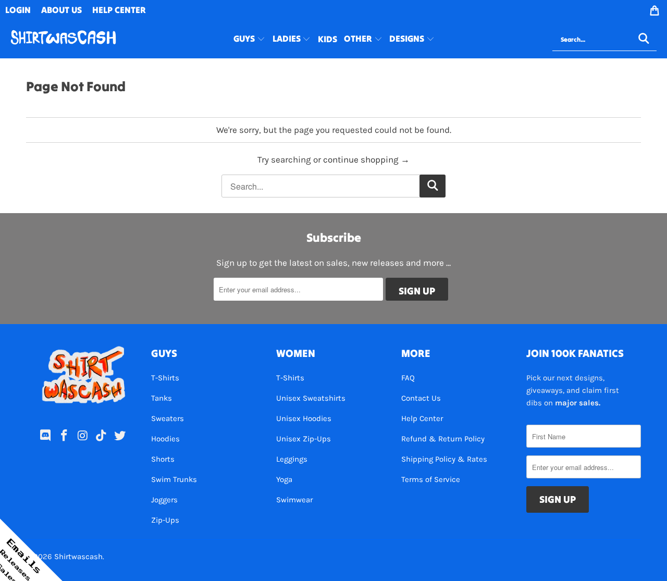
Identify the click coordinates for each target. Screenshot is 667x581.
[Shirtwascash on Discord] (46, 436)
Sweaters (167, 418)
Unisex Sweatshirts (310, 398)
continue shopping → (366, 159)
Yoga (284, 479)
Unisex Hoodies (303, 418)
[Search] (644, 39)
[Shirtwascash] (63, 39)
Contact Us (421, 398)
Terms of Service (430, 479)
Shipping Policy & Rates (444, 459)
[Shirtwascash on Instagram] (83, 436)
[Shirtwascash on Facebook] (64, 436)
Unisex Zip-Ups (303, 438)
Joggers (164, 499)
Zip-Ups (165, 520)
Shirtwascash (78, 556)
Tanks (161, 398)
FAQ (408, 377)
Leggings (291, 459)
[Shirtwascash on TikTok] (101, 436)
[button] (249, 39)
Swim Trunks (174, 479)
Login (18, 10)
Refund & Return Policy (443, 438)
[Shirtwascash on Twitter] (120, 436)
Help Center (422, 418)
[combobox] (604, 39)
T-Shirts (165, 377)
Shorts (163, 459)
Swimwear (294, 499)
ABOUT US (61, 10)
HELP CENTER (119, 10)
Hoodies (165, 438)
